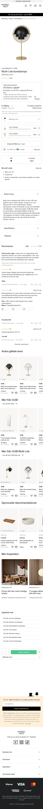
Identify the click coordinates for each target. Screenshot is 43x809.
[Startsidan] (5, 5)
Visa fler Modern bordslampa (12, 622)
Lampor (11, 18)
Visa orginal (23, 284)
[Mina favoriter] (30, 5)
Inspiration (6, 767)
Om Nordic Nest (8, 774)
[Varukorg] (35, 5)
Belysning (4, 18)
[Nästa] (39, 43)
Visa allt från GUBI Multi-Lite (11, 455)
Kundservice (7, 752)
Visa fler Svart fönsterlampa (12, 641)
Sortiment (6, 759)
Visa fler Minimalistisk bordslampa (14, 626)
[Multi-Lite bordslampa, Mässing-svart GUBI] (21, 42)
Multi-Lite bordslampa (29, 18)
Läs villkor (28, 723)
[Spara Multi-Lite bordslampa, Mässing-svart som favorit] (39, 652)
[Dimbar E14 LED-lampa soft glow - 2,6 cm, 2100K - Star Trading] (5, 128)
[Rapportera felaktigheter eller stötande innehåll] (40, 284)
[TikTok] (27, 742)
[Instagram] (21, 742)
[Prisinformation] (12, 106)
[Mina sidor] (25, 5)
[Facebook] (16, 742)
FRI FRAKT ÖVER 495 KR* (23, 1)
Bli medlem (37, 98)
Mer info (37, 149)
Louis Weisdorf (6, 68)
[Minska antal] (3, 652)
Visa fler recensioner (21, 344)
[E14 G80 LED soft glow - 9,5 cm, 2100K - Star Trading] (5, 134)
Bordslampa (18, 18)
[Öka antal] (8, 652)
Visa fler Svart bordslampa (12, 618)
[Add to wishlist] (12, 392)
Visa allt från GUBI (8, 404)
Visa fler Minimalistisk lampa (12, 637)
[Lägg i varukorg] (16, 392)
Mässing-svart (7, 657)
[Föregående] (4, 43)
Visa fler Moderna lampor (11, 633)
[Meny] (40, 5)
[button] (7, 78)
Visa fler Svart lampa (10, 630)
